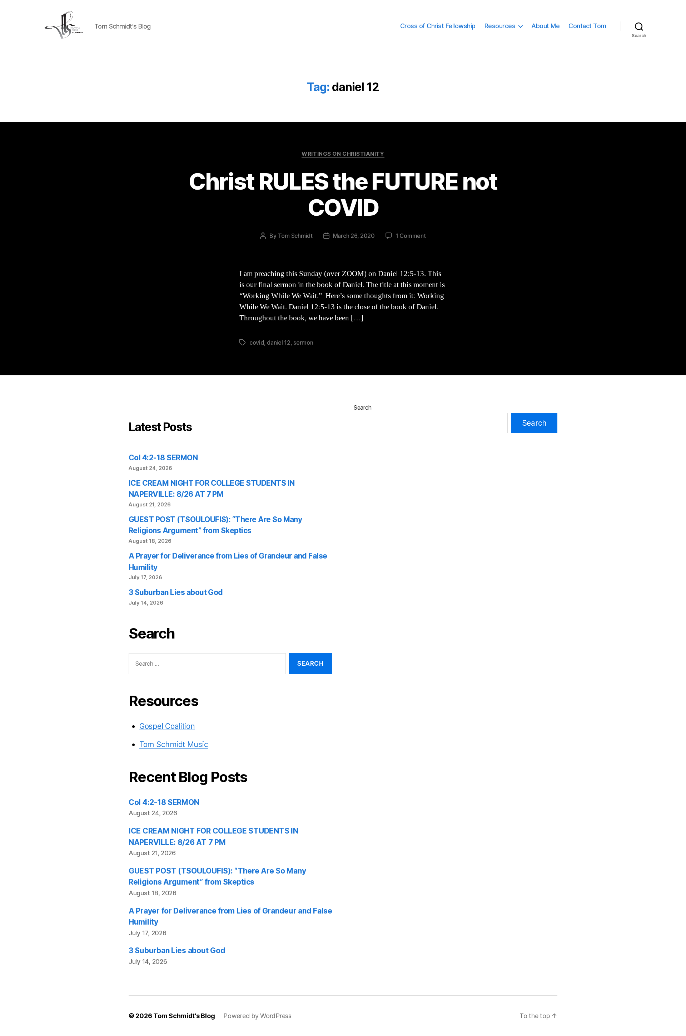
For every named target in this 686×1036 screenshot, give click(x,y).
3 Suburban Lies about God (176, 592)
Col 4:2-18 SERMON (163, 457)
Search (362, 407)
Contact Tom (587, 26)
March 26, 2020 (354, 235)
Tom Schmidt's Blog (184, 1016)
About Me (545, 26)
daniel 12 (278, 342)
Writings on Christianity (343, 154)
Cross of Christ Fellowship (438, 26)
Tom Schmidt (295, 235)
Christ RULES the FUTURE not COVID (343, 194)
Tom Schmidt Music (173, 744)
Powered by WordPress (257, 1016)
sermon (303, 342)
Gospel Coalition (167, 726)
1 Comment (411, 235)
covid (256, 342)
